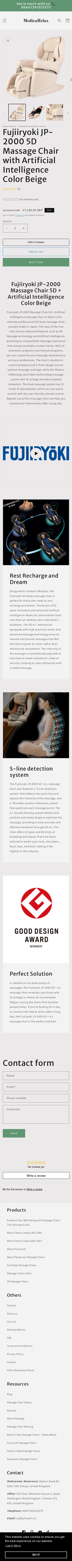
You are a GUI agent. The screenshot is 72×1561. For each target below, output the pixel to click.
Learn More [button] (13, 1546)
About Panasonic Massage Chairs (26, 1257)
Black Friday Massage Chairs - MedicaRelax (31, 1434)
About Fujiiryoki (16, 1249)
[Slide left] (4, 113)
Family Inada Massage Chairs (23, 1450)
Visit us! (11, 1321)
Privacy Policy (15, 1354)
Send (14, 1133)
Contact (11, 1305)
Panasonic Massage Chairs (22, 1459)
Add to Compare (36, 242)
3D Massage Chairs (17, 1281)
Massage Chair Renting (20, 1426)
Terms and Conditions (20, 1345)
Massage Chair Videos (19, 1402)
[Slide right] (68, 113)
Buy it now (36, 262)
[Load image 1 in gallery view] (17, 112)
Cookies (11, 1362)
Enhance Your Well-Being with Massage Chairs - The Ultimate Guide (34, 1222)
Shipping (19, 215)
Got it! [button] (36, 1555)
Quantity (7, 221)
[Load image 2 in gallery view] (35, 112)
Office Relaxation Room (20, 1370)
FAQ (9, 1337)
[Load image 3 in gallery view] (54, 112)
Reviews (11, 1410)
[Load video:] (36, 453)
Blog (9, 1394)
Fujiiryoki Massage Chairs (22, 1442)
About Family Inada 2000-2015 (24, 1240)
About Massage (15, 1418)
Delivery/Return (16, 1329)
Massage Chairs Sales (19, 1273)
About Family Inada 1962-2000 (24, 1232)
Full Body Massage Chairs (21, 1265)
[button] (5, 21)
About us (12, 1313)
